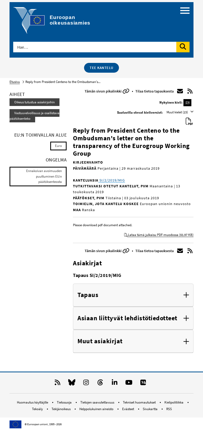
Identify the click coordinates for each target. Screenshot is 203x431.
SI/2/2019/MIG (111, 180)
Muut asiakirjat (100, 341)
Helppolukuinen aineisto (96, 409)
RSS (169, 409)
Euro (58, 145)
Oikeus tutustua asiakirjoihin (34, 102)
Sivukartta (150, 409)
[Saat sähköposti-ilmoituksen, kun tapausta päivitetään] (180, 91)
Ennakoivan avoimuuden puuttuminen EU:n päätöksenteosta (44, 176)
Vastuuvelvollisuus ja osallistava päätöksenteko (34, 116)
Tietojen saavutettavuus (97, 402)
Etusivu (15, 82)
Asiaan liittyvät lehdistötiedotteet (127, 318)
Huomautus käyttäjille (33, 402)
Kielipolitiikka (174, 402)
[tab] (133, 295)
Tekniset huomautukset (139, 402)
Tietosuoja (64, 402)
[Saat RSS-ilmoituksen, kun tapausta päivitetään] (190, 91)
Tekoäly (38, 409)
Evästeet (128, 409)
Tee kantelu (101, 67)
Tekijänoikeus (61, 409)
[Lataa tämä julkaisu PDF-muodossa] (189, 122)
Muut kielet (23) (178, 112)
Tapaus (87, 295)
